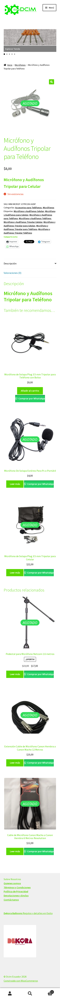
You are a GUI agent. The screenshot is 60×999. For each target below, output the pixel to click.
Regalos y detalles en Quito (28, 913)
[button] (4, 54)
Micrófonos (20, 65)
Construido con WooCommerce (21, 980)
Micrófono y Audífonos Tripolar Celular (23, 222)
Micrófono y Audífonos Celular (29, 211)
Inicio (9, 65)
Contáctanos (11, 899)
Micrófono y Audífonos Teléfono (35, 218)
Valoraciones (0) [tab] (12, 272)
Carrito (46, 990)
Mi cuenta (10, 993)
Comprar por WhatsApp (31, 398)
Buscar (30, 993)
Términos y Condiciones (17, 887)
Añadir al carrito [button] (30, 390)
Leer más (15, 483)
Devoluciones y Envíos (16, 895)
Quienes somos (12, 883)
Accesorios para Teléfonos (28, 207)
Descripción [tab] (10, 263)
